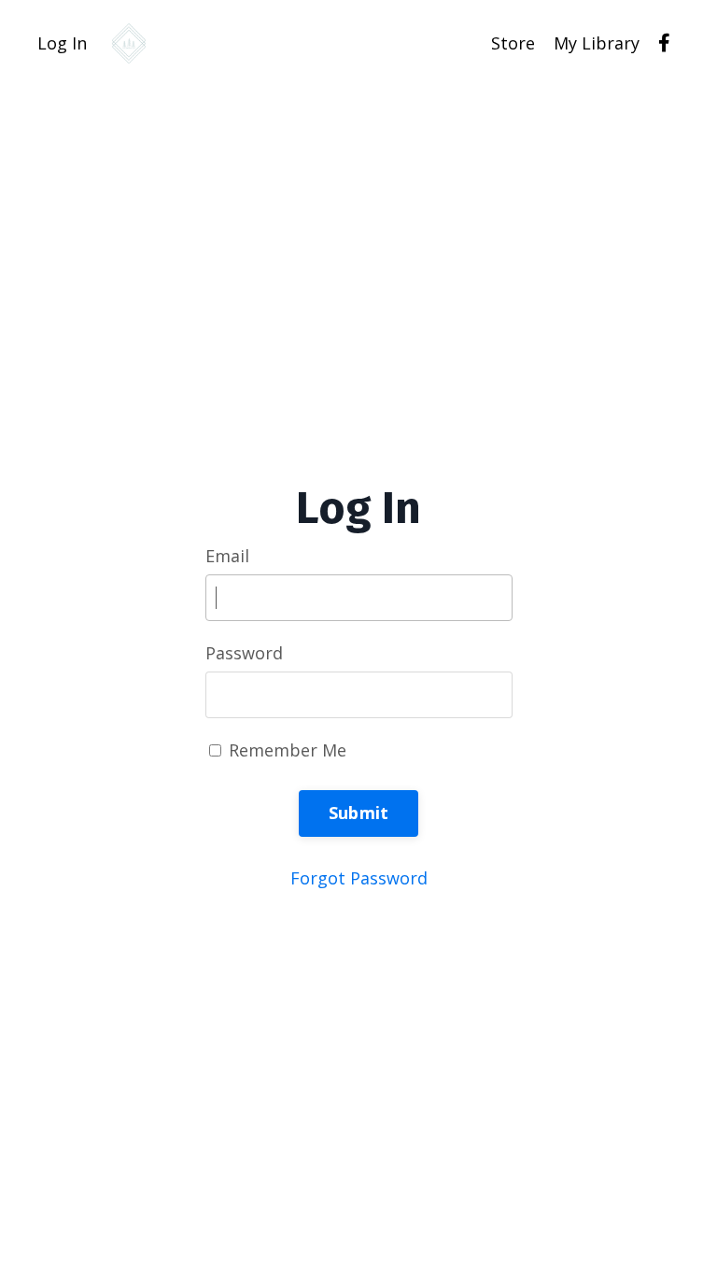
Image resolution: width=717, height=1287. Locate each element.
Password (244, 653)
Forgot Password (359, 878)
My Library (597, 43)
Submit (359, 812)
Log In (62, 43)
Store (513, 43)
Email (227, 555)
